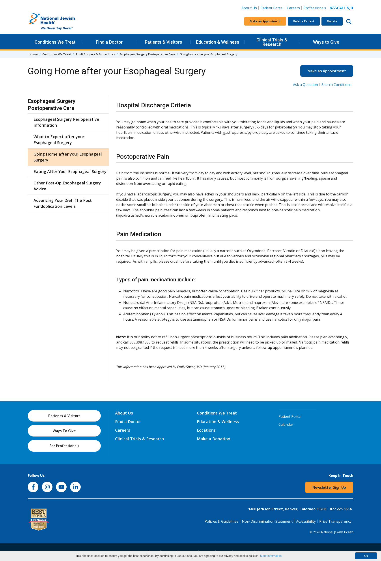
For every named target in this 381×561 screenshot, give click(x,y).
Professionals (314, 8)
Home (34, 54)
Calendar (285, 424)
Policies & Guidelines (221, 521)
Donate (332, 21)
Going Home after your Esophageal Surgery (68, 157)
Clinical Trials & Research (271, 42)
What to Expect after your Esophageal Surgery (59, 139)
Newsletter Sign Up (329, 487)
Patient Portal (271, 8)
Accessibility (306, 521)
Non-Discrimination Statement (267, 521)
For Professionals (64, 445)
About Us (249, 8)
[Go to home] (61, 21)
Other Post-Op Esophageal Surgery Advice (67, 185)
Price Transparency (335, 521)
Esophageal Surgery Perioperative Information (66, 122)
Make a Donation (213, 438)
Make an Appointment (265, 21)
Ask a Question (305, 84)
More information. (271, 555)
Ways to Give (326, 42)
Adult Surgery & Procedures (95, 54)
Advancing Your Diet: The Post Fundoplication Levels (63, 203)
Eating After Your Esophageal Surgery (70, 171)
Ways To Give (64, 430)
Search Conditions (336, 84)
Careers (294, 7)
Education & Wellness (217, 42)
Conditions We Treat (55, 42)
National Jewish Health (337, 532)
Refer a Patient (303, 21)
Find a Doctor (109, 42)
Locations (206, 430)
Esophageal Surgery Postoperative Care (147, 54)
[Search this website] (348, 21)
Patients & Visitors (163, 42)
